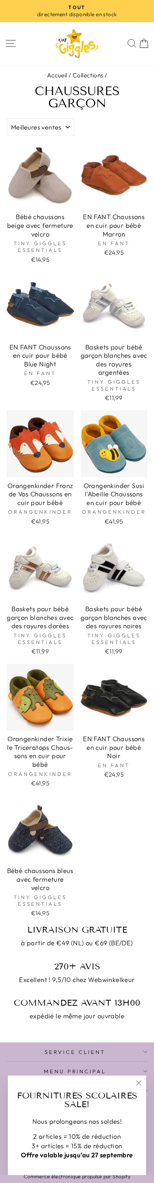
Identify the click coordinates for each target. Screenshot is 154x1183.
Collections (88, 75)
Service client (75, 1052)
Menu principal (75, 1071)
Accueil (57, 75)
